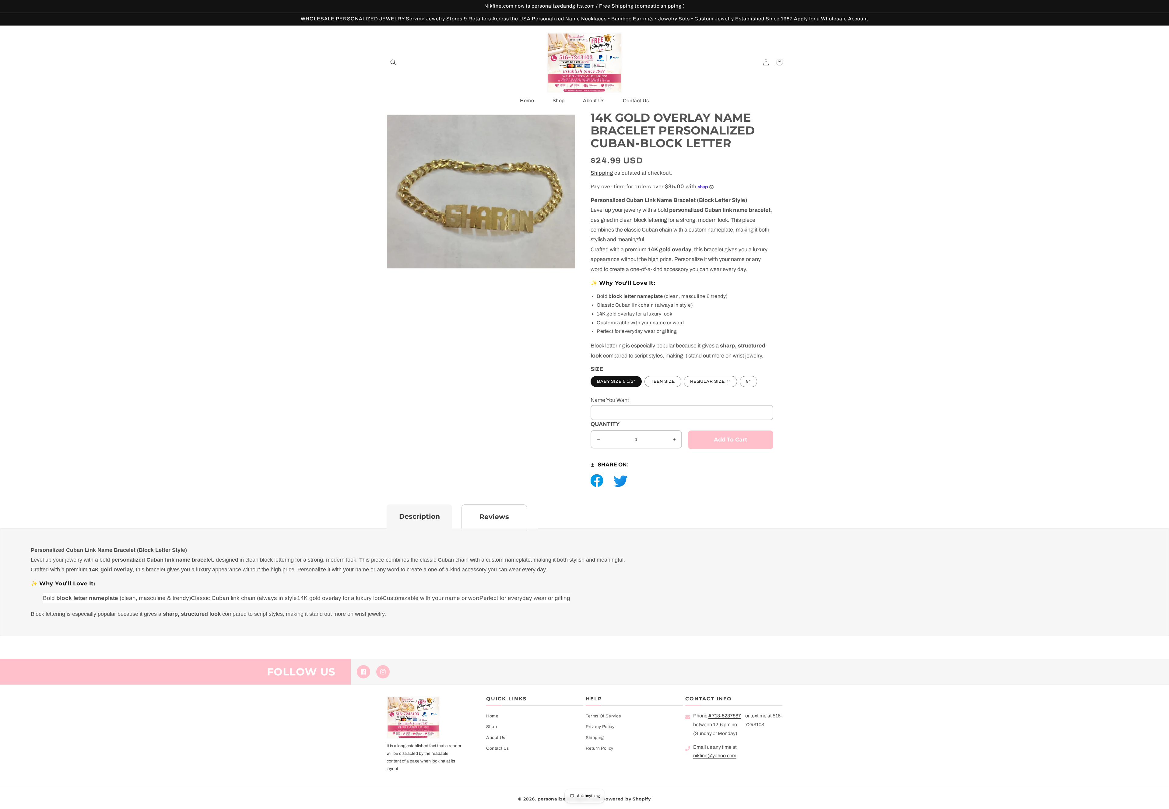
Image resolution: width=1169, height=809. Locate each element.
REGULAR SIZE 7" (710, 381)
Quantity (605, 424)
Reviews (494, 517)
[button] (393, 62)
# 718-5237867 (724, 715)
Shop (491, 726)
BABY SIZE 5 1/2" (616, 381)
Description (419, 516)
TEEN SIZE (663, 381)
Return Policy (599, 748)
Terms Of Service (603, 716)
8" (748, 381)
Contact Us (497, 748)
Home (492, 716)
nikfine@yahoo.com (714, 755)
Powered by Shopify (626, 799)
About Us (495, 737)
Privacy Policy (600, 726)
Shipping (602, 173)
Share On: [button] (613, 465)
